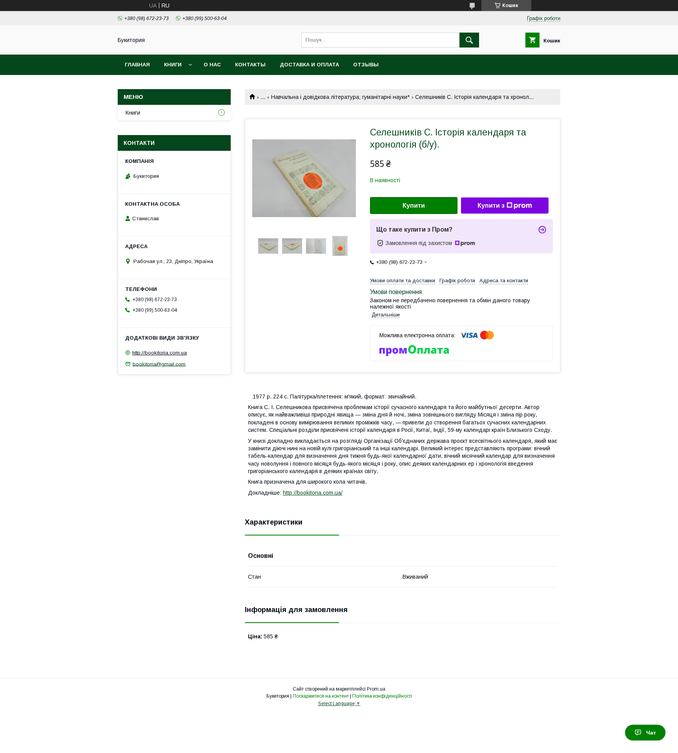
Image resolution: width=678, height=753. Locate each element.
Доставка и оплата (309, 65)
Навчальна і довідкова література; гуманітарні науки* (340, 97)
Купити (414, 205)
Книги (173, 65)
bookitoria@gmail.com (159, 364)
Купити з (491, 205)
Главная (137, 65)
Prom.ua (376, 689)
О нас (212, 65)
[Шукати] (469, 40)
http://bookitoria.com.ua (159, 353)
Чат (651, 732)
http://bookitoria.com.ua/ (313, 493)
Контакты (250, 65)
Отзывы (366, 65)
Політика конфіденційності (382, 696)
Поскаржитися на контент (321, 696)
